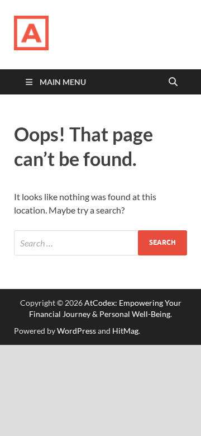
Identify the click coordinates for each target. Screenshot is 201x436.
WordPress (76, 330)
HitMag (125, 330)
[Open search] (173, 82)
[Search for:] (100, 242)
